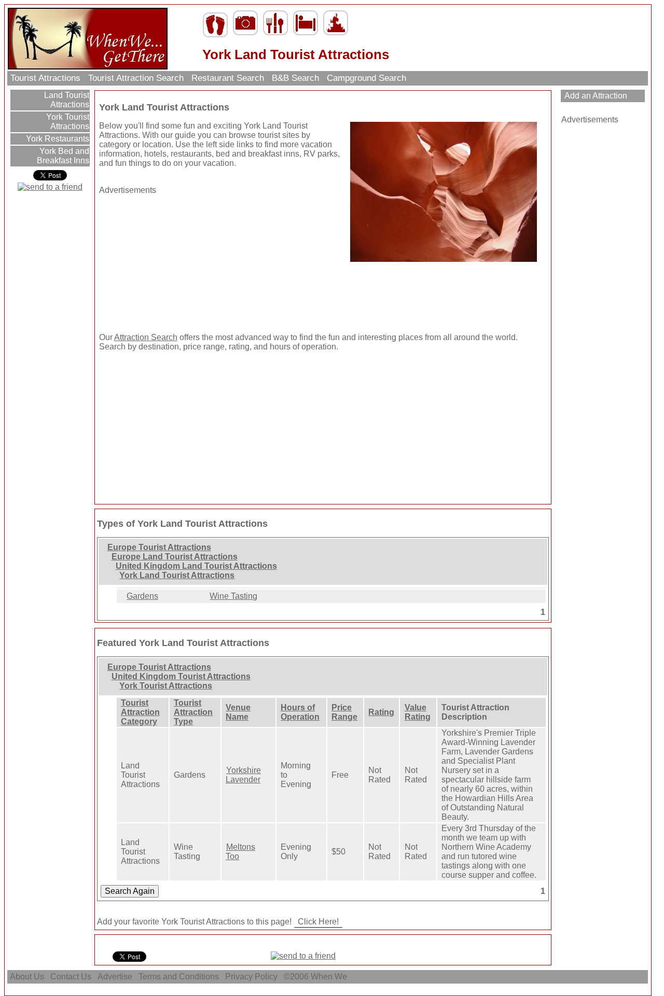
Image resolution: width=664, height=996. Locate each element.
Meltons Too (240, 852)
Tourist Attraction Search (136, 78)
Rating (381, 712)
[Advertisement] (164, 260)
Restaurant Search (228, 78)
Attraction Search (145, 337)
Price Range (344, 712)
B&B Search (295, 78)
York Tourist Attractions (66, 122)
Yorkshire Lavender (243, 775)
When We (330, 976)
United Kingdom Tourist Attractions (181, 676)
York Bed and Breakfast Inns (63, 156)
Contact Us (70, 976)
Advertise (114, 976)
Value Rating (418, 712)
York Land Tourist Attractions (176, 575)
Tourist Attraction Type (193, 712)
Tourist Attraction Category (140, 712)
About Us (27, 976)
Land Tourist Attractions (65, 100)
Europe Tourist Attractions (159, 547)
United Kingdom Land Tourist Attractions (196, 566)
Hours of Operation (300, 712)
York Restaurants (56, 138)
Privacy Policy (251, 976)
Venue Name (238, 712)
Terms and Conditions (178, 976)
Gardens (142, 596)
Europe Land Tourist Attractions (175, 556)
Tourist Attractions (45, 78)
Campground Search (366, 78)
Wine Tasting (233, 596)
